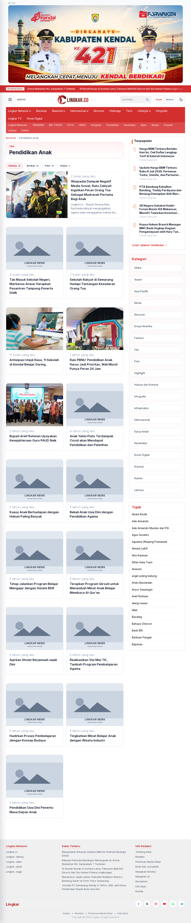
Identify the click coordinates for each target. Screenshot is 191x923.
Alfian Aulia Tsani (142, 562)
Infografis (161, 110)
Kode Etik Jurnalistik (147, 866)
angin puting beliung (144, 575)
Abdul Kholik (139, 514)
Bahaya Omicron (142, 623)
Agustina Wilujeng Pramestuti (149, 541)
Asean (138, 279)
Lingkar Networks (17, 125)
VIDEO (82, 125)
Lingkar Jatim (14, 861)
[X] (147, 903)
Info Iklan (140, 886)
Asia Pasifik (141, 291)
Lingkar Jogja (14, 871)
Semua (14, 165)
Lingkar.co (12, 851)
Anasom (137, 569)
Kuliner (138, 478)
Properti (168, 125)
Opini (143, 125)
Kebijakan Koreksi (145, 871)
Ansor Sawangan (142, 589)
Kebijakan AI (142, 876)
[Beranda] (73, 100)
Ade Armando (140, 521)
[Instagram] (155, 903)
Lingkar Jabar (14, 866)
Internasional (78, 110)
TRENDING (38, 125)
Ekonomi (99, 110)
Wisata (155, 125)
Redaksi (140, 856)
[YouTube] (164, 903)
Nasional (57, 110)
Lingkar (12, 904)
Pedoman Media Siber (148, 861)
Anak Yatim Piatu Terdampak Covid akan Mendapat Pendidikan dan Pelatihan (91, 440)
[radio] (159, 99)
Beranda (41, 110)
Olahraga (115, 110)
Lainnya (12, 130)
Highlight (139, 373)
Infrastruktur (141, 408)
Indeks (25, 130)
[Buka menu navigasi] (10, 99)
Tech (129, 110)
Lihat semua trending (148, 245)
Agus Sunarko (140, 534)
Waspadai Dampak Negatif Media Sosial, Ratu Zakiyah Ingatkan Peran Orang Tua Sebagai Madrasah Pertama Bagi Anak (92, 190)
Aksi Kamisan (140, 555)
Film (136, 349)
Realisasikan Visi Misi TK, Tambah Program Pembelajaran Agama (94, 664)
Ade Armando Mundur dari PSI (150, 528)
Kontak (139, 891)
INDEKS (21, 99)
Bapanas (137, 644)
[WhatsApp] (172, 903)
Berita (137, 302)
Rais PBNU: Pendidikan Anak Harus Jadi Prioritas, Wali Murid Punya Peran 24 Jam (93, 364)
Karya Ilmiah (141, 431)
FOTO (70, 125)
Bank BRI (137, 630)
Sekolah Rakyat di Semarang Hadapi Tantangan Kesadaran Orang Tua (92, 284)
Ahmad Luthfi (140, 548)
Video (65, 165)
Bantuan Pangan (142, 637)
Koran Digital (34, 118)
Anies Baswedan (142, 582)
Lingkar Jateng (15, 856)
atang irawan (140, 603)
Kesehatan (130, 125)
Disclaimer (141, 881)
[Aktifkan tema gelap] (181, 99)
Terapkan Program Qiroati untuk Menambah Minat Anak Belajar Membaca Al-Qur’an (94, 588)
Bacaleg (137, 616)
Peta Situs (122, 913)
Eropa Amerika (143, 326)
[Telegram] (181, 903)
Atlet (134, 610)
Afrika (137, 267)
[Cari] (147, 100)
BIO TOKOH (55, 125)
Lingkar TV (15, 118)
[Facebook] (138, 903)
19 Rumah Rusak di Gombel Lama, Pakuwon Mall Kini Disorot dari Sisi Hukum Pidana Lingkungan (110, 88)
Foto (49, 165)
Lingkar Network (18, 110)
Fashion (139, 338)
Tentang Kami (143, 851)
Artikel (32, 165)
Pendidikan (113, 125)
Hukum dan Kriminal (146, 384)
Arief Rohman (140, 596)
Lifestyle (143, 110)
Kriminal (139, 466)
